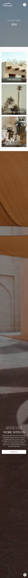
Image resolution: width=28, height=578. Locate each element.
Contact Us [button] (14, 452)
